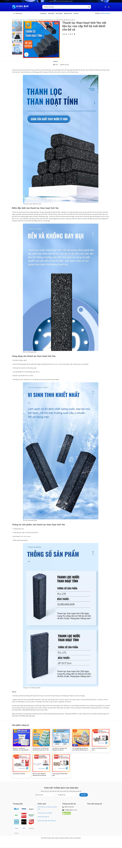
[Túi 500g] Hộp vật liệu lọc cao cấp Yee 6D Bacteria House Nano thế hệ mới (80, 749)
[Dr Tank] (24, 822)
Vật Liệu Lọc (23, 20)
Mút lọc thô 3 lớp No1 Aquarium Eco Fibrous (39, 774)
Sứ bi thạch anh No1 (19, 773)
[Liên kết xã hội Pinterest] (70, 34)
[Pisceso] (16, 828)
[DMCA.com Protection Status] (66, 813)
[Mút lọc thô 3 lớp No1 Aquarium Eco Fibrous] (41, 763)
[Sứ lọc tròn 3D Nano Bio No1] (100, 737)
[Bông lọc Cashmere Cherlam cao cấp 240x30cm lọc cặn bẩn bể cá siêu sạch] (21, 737)
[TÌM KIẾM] (89, 7)
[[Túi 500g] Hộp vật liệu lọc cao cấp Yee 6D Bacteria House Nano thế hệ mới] (80, 737)
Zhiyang (31, 828)
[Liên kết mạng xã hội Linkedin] (72, 34)
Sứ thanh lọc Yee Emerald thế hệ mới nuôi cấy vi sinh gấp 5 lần (41, 749)
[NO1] (24, 815)
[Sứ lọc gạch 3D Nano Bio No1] (61, 763)
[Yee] (16, 809)
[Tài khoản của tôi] (105, 7)
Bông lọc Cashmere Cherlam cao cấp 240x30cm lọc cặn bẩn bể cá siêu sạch (21, 749)
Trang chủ (15, 20)
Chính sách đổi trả (43, 817)
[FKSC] (31, 815)
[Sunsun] (31, 822)
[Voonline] (16, 822)
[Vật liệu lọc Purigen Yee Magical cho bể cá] (61, 737)
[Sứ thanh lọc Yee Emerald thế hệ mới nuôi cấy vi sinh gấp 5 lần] (41, 737)
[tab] (55, 63)
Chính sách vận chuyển (44, 813)
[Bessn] (24, 809)
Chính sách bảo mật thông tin (46, 820)
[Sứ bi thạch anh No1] (21, 763)
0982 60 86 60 (105, 13)
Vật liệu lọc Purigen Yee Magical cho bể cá (59, 749)
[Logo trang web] (20, 7)
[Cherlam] (31, 809)
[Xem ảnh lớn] (26, 54)
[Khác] (24, 828)
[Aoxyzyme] (16, 815)
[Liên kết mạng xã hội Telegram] (74, 34)
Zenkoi (16, 833)
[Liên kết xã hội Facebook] (68, 34)
